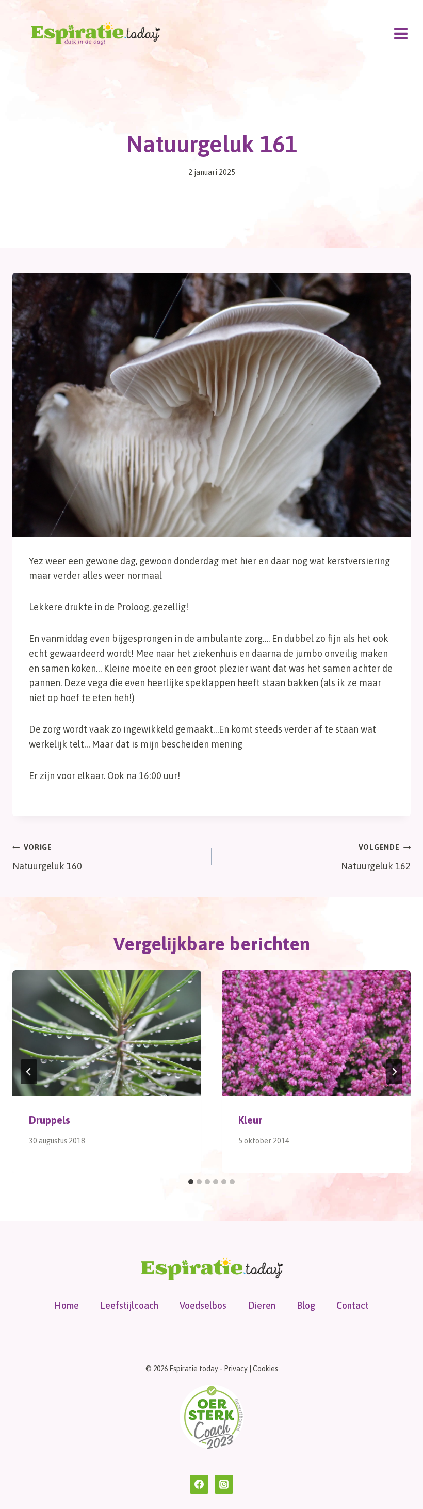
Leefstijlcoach (129, 1305)
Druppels (49, 1120)
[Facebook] (199, 1484)
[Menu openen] (400, 33)
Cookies (265, 1368)
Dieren (261, 1305)
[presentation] (106, 1033)
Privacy (236, 1368)
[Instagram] (224, 1484)
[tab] (190, 1181)
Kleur (250, 1120)
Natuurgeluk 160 (47, 857)
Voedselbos (203, 1305)
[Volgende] (394, 1071)
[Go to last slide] (29, 1071)
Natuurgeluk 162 (376, 857)
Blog (306, 1305)
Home (66, 1305)
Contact (352, 1305)
